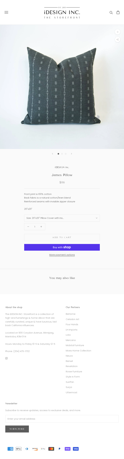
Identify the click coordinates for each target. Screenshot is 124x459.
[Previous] (52, 153)
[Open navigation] (6, 12)
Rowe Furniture (74, 371)
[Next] (71, 153)
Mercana (71, 340)
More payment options (62, 254)
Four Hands (72, 324)
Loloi (68, 334)
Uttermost (71, 392)
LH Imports (71, 329)
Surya (69, 387)
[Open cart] (118, 12)
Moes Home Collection (78, 350)
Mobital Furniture (75, 345)
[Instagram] (6, 358)
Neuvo (69, 355)
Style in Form (73, 376)
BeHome (70, 313)
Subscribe (17, 429)
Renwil (69, 361)
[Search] (111, 12)
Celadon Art (72, 319)
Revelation (72, 366)
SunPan (70, 382)
